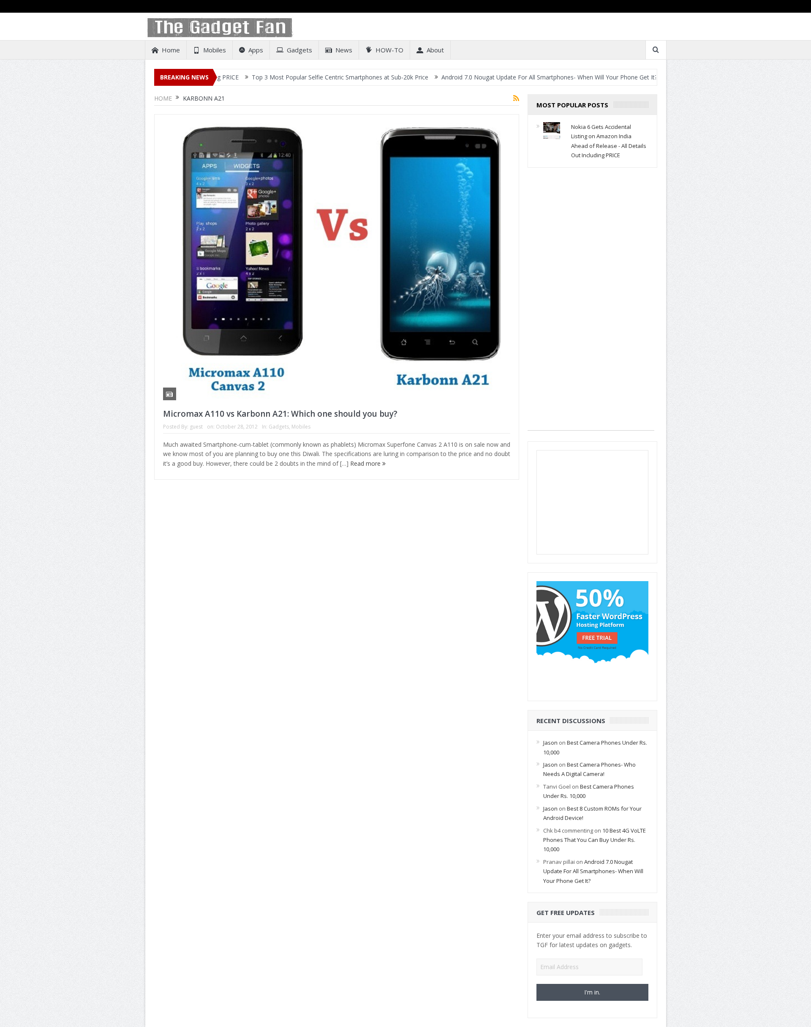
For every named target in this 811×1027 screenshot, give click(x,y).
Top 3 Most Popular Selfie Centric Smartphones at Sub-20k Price (300, 77)
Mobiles (214, 50)
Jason (550, 742)
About (435, 50)
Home (171, 50)
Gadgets (299, 50)
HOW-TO (389, 50)
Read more (366, 463)
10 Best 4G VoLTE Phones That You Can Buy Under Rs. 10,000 (594, 840)
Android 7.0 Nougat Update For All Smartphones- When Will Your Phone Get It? (510, 77)
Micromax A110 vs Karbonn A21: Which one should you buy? (280, 413)
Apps (255, 50)
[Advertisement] (591, 303)
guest (196, 426)
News (343, 50)
